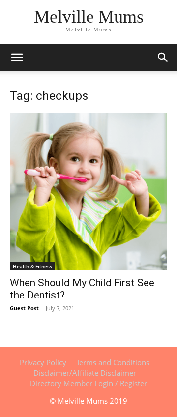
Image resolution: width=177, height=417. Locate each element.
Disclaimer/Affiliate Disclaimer (84, 372)
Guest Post (24, 308)
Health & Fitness (32, 266)
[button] (163, 57)
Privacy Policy (43, 362)
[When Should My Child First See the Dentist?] (88, 191)
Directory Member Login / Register (88, 383)
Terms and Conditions (112, 362)
